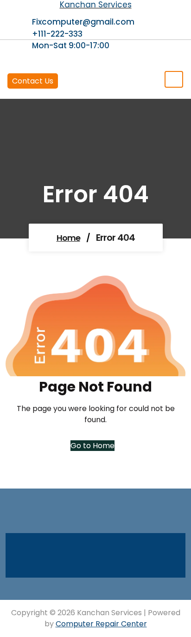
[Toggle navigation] (174, 79)
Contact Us (32, 81)
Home (68, 238)
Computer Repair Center (101, 623)
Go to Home (92, 445)
